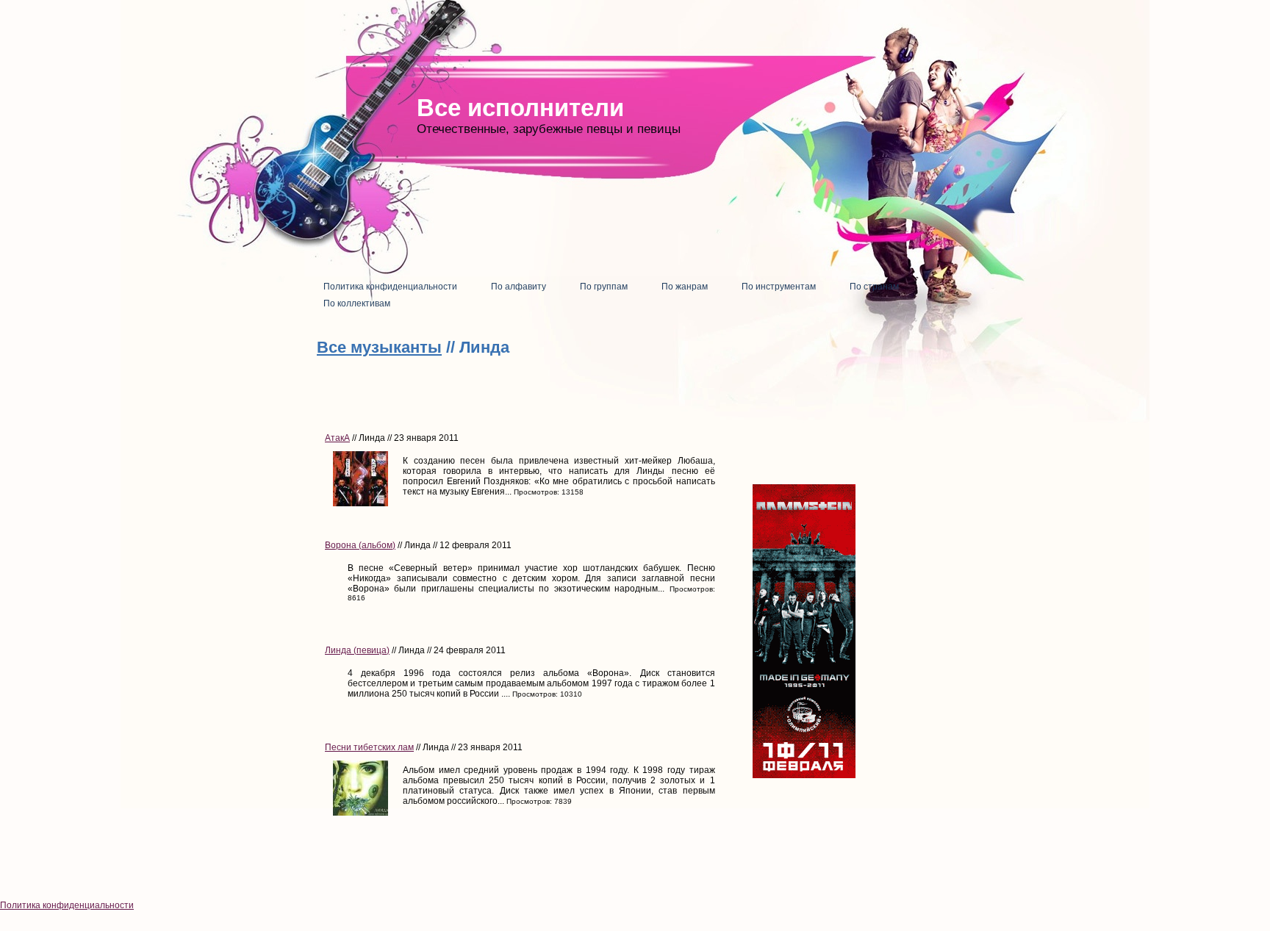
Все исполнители (520, 107)
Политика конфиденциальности (67, 905)
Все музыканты (379, 347)
